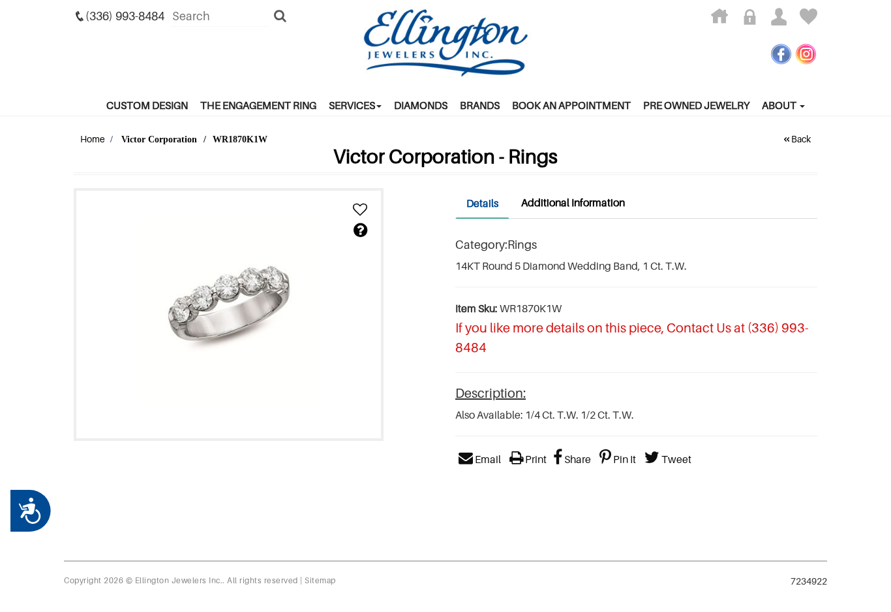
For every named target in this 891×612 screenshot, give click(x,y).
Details (482, 203)
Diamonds (420, 105)
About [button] (780, 105)
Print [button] (535, 459)
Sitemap (320, 580)
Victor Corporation (159, 139)
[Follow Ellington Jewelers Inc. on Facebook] (781, 53)
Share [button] (576, 459)
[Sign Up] (784, 19)
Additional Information (573, 202)
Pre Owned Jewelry (696, 105)
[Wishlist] (808, 19)
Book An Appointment (571, 105)
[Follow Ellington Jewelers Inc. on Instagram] (805, 53)
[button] (360, 210)
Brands (480, 105)
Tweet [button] (675, 459)
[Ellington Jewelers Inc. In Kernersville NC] (445, 43)
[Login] (754, 19)
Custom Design (147, 105)
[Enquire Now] (360, 230)
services (352, 105)
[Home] (724, 19)
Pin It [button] (623, 459)
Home (92, 138)
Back (801, 138)
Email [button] (487, 459)
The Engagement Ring (258, 105)
